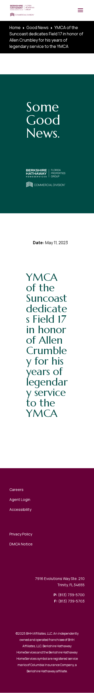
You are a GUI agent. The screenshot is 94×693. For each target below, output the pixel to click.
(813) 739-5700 (71, 594)
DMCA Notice (21, 543)
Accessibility (20, 509)
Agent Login (19, 499)
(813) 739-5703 (71, 601)
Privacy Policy (20, 534)
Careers (16, 489)
